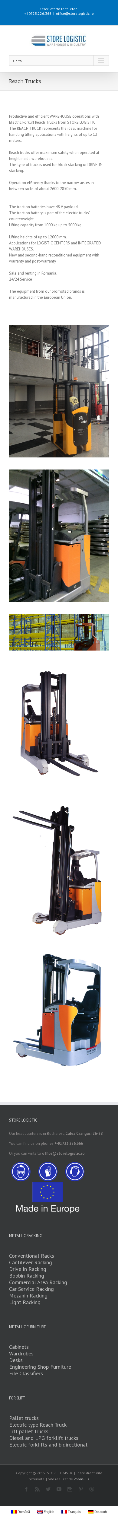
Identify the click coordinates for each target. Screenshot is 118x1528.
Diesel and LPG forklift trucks (43, 1437)
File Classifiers (26, 1373)
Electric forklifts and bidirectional (48, 1444)
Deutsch (100, 1512)
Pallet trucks (24, 1418)
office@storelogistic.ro (75, 13)
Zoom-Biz (81, 1479)
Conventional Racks (31, 1255)
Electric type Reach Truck (38, 1424)
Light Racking (25, 1302)
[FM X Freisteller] (59, 727)
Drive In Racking (27, 1268)
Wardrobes (21, 1353)
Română (23, 1512)
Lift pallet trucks (28, 1431)
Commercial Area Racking (38, 1282)
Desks (16, 1360)
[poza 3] (59, 391)
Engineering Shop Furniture (40, 1366)
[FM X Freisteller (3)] (59, 870)
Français (74, 1512)
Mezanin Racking (28, 1295)
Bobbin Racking (26, 1275)
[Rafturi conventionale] (59, 617)
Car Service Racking (31, 1288)
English (48, 1512)
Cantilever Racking (30, 1262)
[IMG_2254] (59, 536)
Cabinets (19, 1346)
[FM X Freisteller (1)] (59, 1010)
